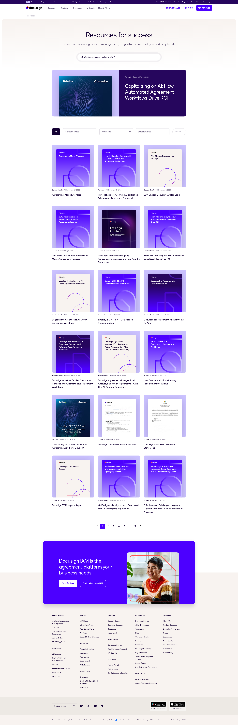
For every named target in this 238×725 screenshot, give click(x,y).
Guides (54, 251)
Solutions (64, 8)
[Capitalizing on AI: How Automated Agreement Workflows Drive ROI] (85, 93)
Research (128, 77)
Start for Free (68, 583)
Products (51, 8)
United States (60, 706)
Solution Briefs (57, 190)
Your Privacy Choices (107, 720)
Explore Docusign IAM (93, 583)
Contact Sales (173, 8)
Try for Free (204, 8)
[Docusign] (34, 8)
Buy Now (189, 8)
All (56, 131)
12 (135, 526)
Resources (77, 8)
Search (176, 2)
